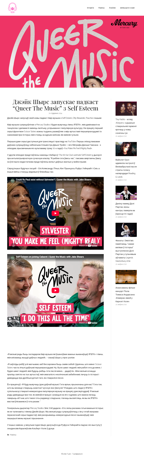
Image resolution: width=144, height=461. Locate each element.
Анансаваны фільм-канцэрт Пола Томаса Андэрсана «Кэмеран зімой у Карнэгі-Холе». (125, 294)
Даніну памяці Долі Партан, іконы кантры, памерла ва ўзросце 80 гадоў (125, 209)
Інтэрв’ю (90, 8)
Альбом (112, 8)
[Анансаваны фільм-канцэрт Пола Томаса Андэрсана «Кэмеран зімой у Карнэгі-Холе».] (126, 282)
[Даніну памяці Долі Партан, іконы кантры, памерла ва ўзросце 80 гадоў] (126, 198)
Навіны (101, 8)
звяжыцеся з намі (127, 8)
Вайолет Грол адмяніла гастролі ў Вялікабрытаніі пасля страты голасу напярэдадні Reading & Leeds (126, 168)
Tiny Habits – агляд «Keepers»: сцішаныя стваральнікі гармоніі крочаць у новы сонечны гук (126, 126)
